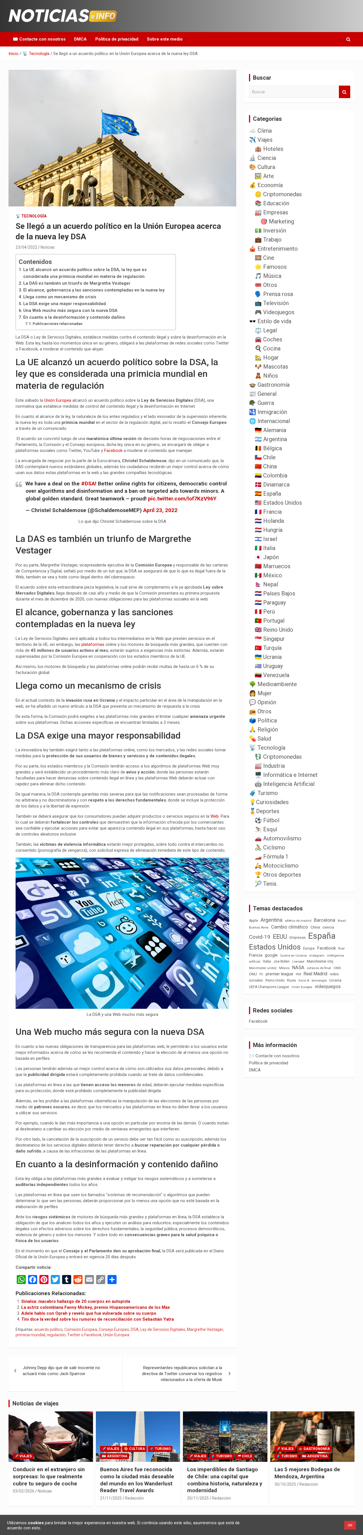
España (321, 936)
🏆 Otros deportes (278, 874)
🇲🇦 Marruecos (272, 566)
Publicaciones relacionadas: (58, 323)
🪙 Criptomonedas (278, 194)
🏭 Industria (270, 765)
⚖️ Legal (266, 330)
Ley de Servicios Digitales (162, 1329)
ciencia (328, 927)
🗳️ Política (263, 720)
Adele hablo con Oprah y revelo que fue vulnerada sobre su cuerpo (88, 1313)
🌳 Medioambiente (273, 684)
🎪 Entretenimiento (273, 248)
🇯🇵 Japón (267, 557)
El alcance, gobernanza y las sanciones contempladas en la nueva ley (93, 290)
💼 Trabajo (268, 239)
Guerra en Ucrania (293, 955)
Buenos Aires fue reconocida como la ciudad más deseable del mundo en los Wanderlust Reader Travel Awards (137, 1480)
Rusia (291, 980)
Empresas (298, 937)
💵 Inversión (270, 230)
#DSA (88, 483)
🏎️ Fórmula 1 (271, 856)
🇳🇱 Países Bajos (275, 593)
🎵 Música (268, 275)
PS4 (298, 974)
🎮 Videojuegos (274, 312)
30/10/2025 (285, 1484)
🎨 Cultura (262, 167)
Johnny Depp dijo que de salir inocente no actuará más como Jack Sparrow (61, 1370)
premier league (279, 973)
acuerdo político (48, 1329)
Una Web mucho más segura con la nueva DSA (70, 310)
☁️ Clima (260, 130)
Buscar (344, 92)
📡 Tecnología (31, 216)
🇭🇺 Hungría (268, 530)
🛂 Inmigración (268, 412)
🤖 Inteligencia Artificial (285, 784)
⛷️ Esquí (266, 829)
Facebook (114, 450)
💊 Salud (260, 738)
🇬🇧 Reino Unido (274, 629)
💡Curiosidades (269, 802)
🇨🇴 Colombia (271, 475)
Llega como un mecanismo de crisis (59, 296)
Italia (267, 961)
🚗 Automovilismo (278, 838)
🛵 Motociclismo (277, 865)
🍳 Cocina (267, 348)
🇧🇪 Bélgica (268, 448)
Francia (255, 955)
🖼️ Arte (264, 176)
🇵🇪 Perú (265, 611)
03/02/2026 (23, 1491)
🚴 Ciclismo (270, 847)
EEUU (280, 936)
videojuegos (328, 986)
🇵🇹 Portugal (269, 620)
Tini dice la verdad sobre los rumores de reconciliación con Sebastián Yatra (97, 1319)
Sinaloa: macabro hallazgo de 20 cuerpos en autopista (75, 1301)
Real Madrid (315, 973)
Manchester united (263, 968)
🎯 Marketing (277, 221)
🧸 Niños (266, 375)
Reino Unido (274, 980)
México (284, 968)
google (271, 955)
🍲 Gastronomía (269, 384)
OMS (337, 968)
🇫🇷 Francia (268, 511)
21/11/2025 (111, 1498)
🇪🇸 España (268, 493)
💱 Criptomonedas (278, 756)
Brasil (342, 921)
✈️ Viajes (261, 139)
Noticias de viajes (35, 1403)
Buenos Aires (259, 927)
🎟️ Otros (266, 285)
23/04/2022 (26, 247)
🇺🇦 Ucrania (268, 657)
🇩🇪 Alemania (270, 430)
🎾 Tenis (266, 883)
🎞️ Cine (264, 257)
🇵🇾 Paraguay (270, 602)
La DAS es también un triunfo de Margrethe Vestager (76, 283)
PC (261, 974)
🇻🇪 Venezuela (272, 675)
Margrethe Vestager (205, 1329)
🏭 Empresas (271, 212)
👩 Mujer (260, 693)
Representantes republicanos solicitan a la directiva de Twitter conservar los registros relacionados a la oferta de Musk (182, 1373)
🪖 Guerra (261, 402)
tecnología (319, 980)
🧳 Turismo (263, 793)
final (341, 948)
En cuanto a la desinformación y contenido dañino (74, 317)
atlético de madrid (298, 921)
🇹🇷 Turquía (268, 647)
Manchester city (320, 961)
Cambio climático (289, 927)
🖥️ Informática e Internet (286, 774)
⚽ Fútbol (267, 820)
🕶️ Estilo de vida (270, 321)
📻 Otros (260, 711)
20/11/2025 (198, 1498)
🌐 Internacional (269, 421)
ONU (253, 974)
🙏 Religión (263, 729)
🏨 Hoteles (269, 148)
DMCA (80, 39)
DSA (135, 1329)
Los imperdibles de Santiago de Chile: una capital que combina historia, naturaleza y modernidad (224, 1480)
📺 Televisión (272, 303)
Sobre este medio (165, 39)
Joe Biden (281, 961)
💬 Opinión (262, 702)
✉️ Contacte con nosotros (39, 39)
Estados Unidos (275, 947)
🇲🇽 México (268, 575)
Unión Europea (57, 400)
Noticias (48, 247)
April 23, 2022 (160, 510)
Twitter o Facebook (84, 1335)
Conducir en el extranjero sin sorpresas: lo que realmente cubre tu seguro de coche (49, 1476)
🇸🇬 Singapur (270, 638)
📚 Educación (272, 203)
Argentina (271, 920)
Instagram (316, 955)
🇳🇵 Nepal (266, 584)
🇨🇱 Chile (265, 457)
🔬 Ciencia (262, 158)
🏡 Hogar (267, 357)
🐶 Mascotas (271, 366)
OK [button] (350, 1525)
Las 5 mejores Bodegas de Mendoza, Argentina (307, 1473)
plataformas (93, 644)
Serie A (303, 980)
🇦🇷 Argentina (271, 439)
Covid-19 (259, 937)
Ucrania (335, 980)
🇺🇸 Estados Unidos (278, 502)
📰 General (263, 393)
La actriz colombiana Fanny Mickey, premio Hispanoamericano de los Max (95, 1307)
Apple (253, 921)
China (315, 927)
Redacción (134, 1498)
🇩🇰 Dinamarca (272, 484)
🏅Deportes (264, 811)
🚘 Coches (268, 339)
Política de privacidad (116, 39)
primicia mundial (30, 1335)
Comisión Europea (80, 1329)
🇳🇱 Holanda (269, 520)
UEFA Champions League (269, 987)
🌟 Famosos (271, 266)
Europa (309, 948)
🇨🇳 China (266, 466)
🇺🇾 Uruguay (269, 666)
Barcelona (324, 920)
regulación (56, 1335)
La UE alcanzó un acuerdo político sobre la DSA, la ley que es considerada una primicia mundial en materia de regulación (85, 273)
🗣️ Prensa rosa (274, 294)
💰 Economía (266, 185)
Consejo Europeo (114, 1329)
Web (214, 816)
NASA (298, 967)
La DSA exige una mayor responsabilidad (64, 303)
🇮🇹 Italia (265, 548)
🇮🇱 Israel (266, 539)
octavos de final (319, 968)
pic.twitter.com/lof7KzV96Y (182, 498)
